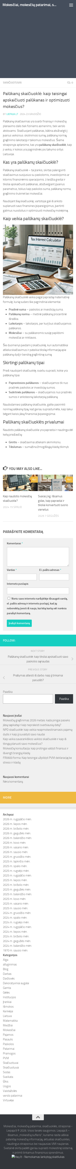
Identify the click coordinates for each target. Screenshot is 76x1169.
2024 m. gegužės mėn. (17, 941)
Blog (5, 969)
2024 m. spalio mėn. (15, 917)
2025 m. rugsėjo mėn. (16, 871)
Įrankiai (7, 1002)
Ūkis (5, 1081)
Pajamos (8, 1034)
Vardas (12, 570)
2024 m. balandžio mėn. (17, 945)
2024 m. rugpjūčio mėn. (17, 927)
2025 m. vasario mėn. (16, 903)
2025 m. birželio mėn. (16, 885)
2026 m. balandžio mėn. (17, 838)
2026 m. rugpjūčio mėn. (17, 819)
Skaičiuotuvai (12, 82)
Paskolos (8, 1044)
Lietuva (7, 1016)
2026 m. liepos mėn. (15, 824)
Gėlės (6, 992)
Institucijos (9, 997)
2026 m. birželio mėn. (16, 828)
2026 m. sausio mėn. (15, 852)
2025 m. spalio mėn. (15, 866)
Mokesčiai (9, 1030)
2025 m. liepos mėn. (15, 880)
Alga (5, 960)
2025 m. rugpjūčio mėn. (17, 875)
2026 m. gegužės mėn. (17, 833)
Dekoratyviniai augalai (16, 983)
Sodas (6, 1072)
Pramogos (9, 1053)
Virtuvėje (8, 1100)
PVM (6, 1058)
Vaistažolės (10, 1091)
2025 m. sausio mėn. (15, 908)
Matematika (10, 1020)
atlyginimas (10, 964)
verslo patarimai (12, 1095)
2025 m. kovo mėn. (14, 899)
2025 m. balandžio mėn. (17, 894)
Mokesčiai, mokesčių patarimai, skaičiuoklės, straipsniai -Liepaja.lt (30, 5)
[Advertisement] (38, 40)
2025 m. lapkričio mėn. (16, 861)
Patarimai (8, 1049)
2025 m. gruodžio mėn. (17, 857)
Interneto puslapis (17, 583)
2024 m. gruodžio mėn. (17, 913)
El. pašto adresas (50, 570)
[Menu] (71, 5)
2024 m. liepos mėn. (15, 931)
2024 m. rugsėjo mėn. (16, 922)
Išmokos (8, 1006)
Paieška (7, 692)
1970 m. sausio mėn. (15, 950)
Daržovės (9, 978)
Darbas (7, 974)
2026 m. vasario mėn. (16, 847)
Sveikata (8, 1077)
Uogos (7, 1086)
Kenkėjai (8, 1011)
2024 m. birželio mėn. (16, 936)
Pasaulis (8, 1039)
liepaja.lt (12, 114)
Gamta (7, 988)
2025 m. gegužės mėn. (17, 889)
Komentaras (15, 543)
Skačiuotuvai (10, 1063)
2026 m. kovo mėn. (14, 842)
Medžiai (8, 1025)
